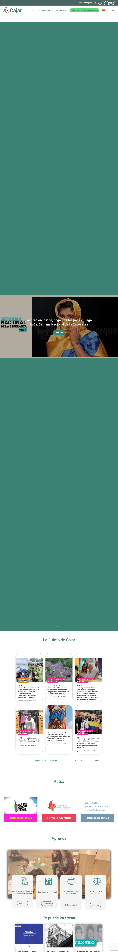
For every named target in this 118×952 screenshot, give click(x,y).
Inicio (33, 10)
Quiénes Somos (44, 10)
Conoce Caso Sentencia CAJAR (84, 10)
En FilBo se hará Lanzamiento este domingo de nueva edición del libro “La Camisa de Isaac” (29, 740)
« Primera (53, 761)
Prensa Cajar (24, 701)
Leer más (59, 332)
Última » (97, 761)
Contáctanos (61, 10)
